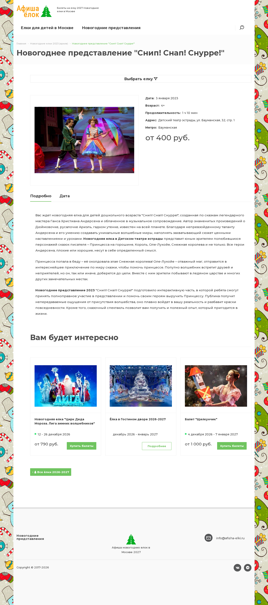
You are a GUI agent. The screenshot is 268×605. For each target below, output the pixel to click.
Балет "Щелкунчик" (201, 419)
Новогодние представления (111, 28)
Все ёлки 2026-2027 (52, 472)
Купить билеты (81, 446)
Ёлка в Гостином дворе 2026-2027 (138, 419)
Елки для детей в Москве (47, 28)
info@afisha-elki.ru (230, 538)
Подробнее (157, 446)
